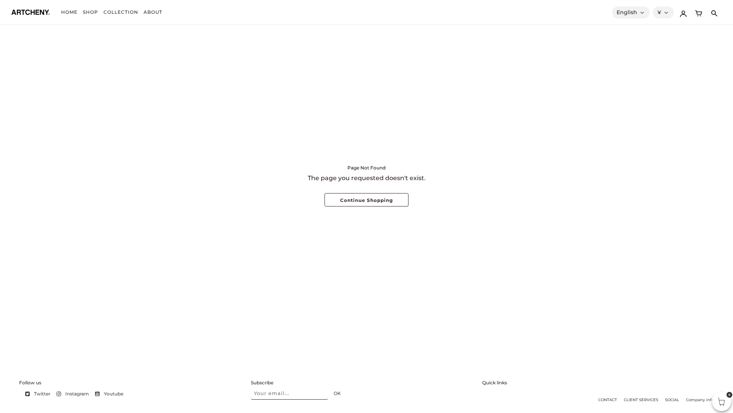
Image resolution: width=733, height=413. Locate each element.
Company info (700, 399)
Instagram (77, 394)
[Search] (714, 12)
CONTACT (607, 399)
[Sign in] (683, 12)
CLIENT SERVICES (641, 399)
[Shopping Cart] (698, 12)
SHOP (90, 12)
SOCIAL (672, 399)
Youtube (113, 394)
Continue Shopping (366, 200)
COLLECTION (120, 12)
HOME (69, 12)
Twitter (42, 394)
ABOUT (153, 12)
